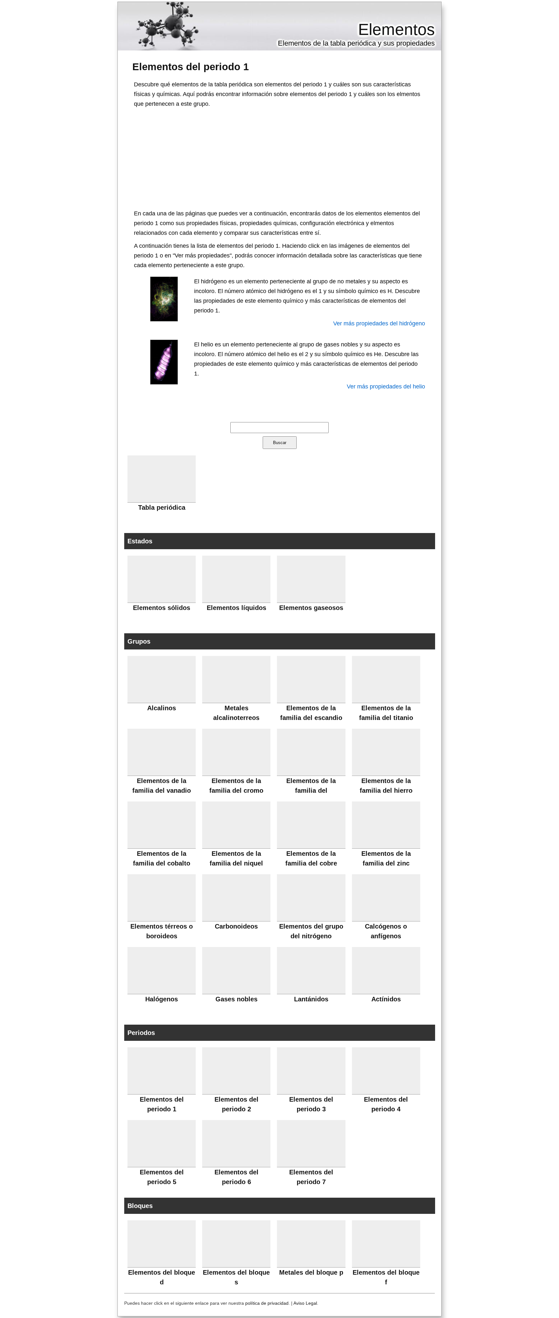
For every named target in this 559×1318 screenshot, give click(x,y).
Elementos (396, 29)
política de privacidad (267, 1303)
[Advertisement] (279, 157)
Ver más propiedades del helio (386, 386)
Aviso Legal (305, 1303)
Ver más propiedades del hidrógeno (379, 323)
